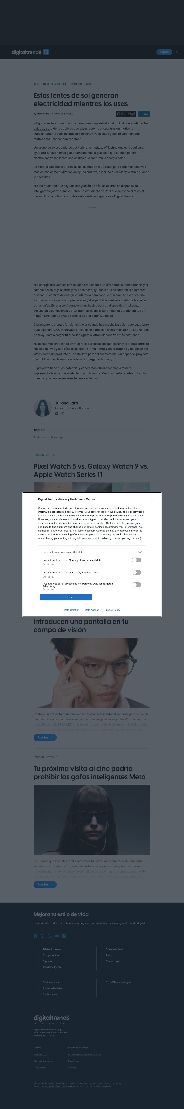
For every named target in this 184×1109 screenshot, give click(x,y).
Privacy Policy (112, 609)
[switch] (136, 560)
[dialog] (92, 555)
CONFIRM (66, 597)
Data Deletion (71, 609)
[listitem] (92, 552)
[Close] (154, 499)
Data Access (92, 609)
